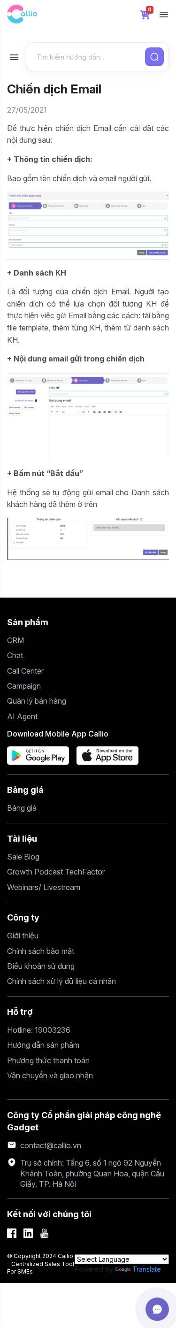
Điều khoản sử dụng (41, 966)
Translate (146, 1269)
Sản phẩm (27, 622)
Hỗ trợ (20, 1012)
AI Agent (22, 716)
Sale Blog (23, 856)
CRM (15, 640)
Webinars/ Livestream (43, 887)
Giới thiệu (22, 935)
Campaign (24, 686)
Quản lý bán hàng (36, 701)
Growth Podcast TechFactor (56, 871)
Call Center (25, 671)
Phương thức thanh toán (48, 1060)
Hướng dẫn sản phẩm (43, 1045)
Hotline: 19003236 (38, 1030)
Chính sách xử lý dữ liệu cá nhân (61, 981)
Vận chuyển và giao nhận (50, 1075)
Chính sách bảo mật (40, 951)
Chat (15, 655)
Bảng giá (25, 790)
